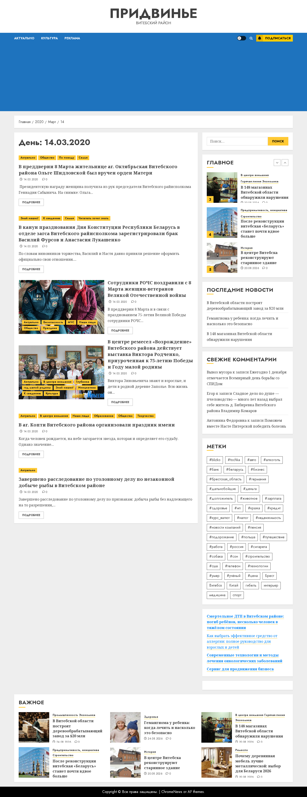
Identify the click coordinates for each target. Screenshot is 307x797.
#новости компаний (224, 527)
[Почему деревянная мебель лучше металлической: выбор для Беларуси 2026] (216, 762)
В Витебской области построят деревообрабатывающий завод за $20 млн (77, 728)
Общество (47, 158)
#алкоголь (271, 459)
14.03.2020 (31, 179)
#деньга (250, 488)
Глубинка (82, 382)
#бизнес (258, 469)
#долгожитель (221, 498)
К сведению (51, 218)
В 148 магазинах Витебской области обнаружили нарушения (264, 192)
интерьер (271, 585)
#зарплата (273, 498)
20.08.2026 (251, 268)
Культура (49, 38)
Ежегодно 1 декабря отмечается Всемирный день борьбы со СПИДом (247, 378)
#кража (254, 508)
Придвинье (153, 13)
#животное (249, 498)
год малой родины (37, 388)
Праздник (50, 328)
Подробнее (31, 202)
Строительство (251, 217)
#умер (214, 575)
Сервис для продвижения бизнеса (240, 669)
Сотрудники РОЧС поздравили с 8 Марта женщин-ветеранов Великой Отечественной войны (149, 289)
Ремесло (241, 750)
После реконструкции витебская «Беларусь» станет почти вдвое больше (262, 229)
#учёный (233, 575)
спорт (237, 595)
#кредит (274, 508)
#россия (236, 546)
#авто (251, 459)
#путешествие (274, 537)
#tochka (234, 459)
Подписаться (278, 38)
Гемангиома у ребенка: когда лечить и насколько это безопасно (242, 321)
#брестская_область (225, 479)
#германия (257, 479)
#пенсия (254, 527)
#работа (215, 546)
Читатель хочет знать (93, 218)
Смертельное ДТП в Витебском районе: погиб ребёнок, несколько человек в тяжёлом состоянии (245, 622)
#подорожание (221, 537)
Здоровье (151, 717)
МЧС (71, 322)
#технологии (258, 566)
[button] (251, 38)
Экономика (270, 181)
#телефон (232, 566)
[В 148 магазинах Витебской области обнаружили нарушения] (222, 187)
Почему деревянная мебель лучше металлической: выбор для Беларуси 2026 (258, 763)
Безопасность (53, 322)
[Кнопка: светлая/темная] (241, 38)
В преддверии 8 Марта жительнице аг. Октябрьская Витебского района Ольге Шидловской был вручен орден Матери (98, 169)
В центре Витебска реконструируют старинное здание (259, 257)
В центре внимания (57, 382)
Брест (269, 575)
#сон (234, 556)
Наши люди (87, 322)
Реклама (72, 38)
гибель (250, 585)
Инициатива (87, 388)
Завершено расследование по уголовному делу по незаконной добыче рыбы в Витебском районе (96, 482)
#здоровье (218, 508)
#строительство (257, 556)
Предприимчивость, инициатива (264, 210)
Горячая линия (251, 181)
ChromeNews (171, 791)
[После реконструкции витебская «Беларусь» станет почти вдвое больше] (222, 222)
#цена (253, 575)
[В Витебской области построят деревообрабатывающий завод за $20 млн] (34, 727)
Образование (103, 416)
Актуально (24, 38)
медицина (217, 595)
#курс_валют (219, 517)
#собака (216, 556)
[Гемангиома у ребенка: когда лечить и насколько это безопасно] (125, 727)
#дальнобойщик (222, 488)
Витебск (215, 585)
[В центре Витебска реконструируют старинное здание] (222, 257)
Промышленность (65, 715)
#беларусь (234, 469)
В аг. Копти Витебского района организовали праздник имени (97, 425)
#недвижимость (268, 517)
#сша (213, 566)
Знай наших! (29, 218)
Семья (83, 158)
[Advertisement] (153, 77)
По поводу (66, 158)
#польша (248, 537)
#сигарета (259, 546)
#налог (242, 517)
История (246, 248)
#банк (214, 469)
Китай (233, 585)
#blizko (214, 459)
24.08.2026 (63, 742)
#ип (237, 508)
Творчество (145, 416)
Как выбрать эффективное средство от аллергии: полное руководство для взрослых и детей (242, 641)
